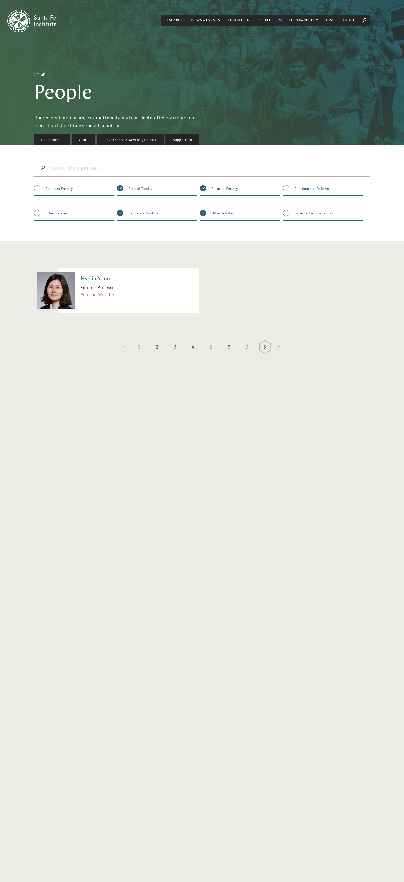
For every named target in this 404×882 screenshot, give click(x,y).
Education (239, 20)
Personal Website (97, 294)
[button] (174, 20)
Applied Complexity (298, 20)
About (348, 20)
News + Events (205, 20)
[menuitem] (52, 139)
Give (330, 20)
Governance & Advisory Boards (130, 139)
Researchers (52, 139)
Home (39, 75)
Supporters (182, 139)
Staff (83, 139)
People (264, 20)
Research (174, 20)
